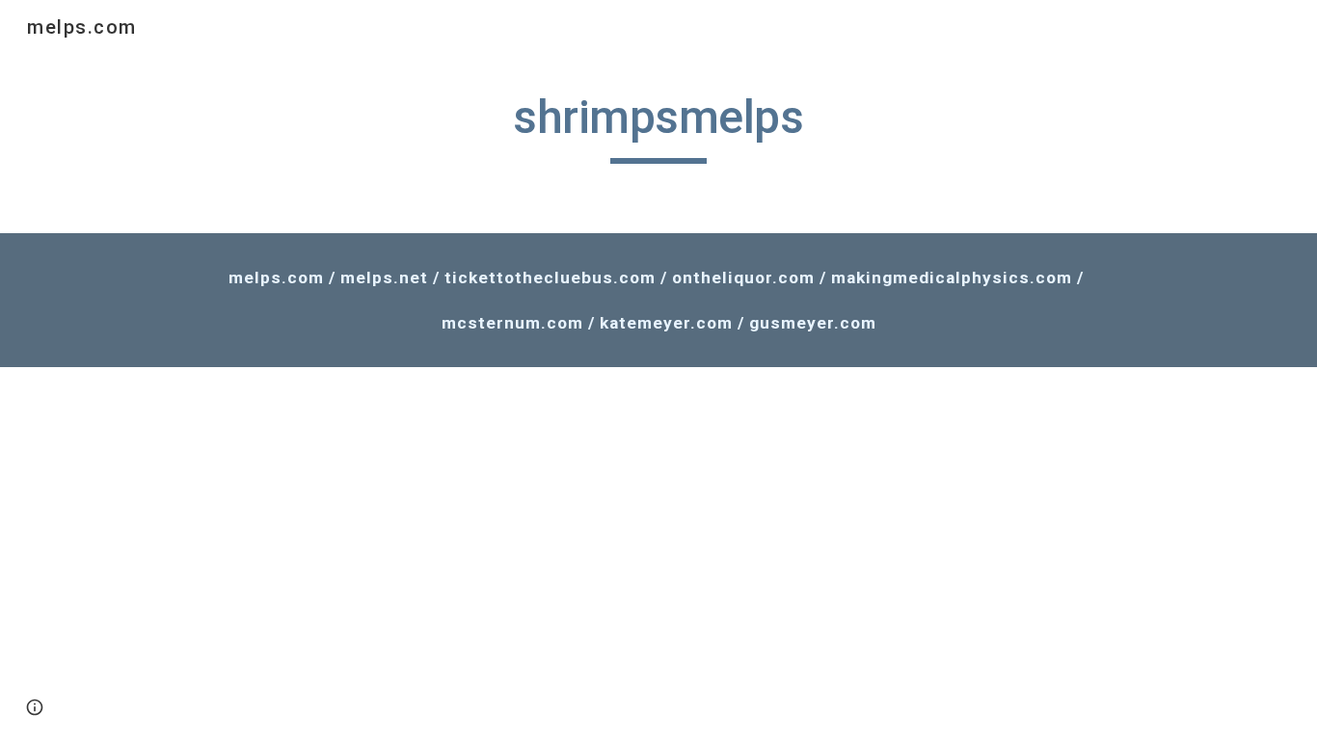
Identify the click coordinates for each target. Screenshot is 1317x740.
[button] (34, 707)
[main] (658, 126)
